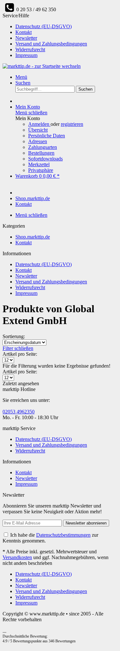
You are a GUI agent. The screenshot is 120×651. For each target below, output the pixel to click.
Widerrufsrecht (30, 49)
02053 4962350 (19, 411)
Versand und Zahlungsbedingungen (51, 43)
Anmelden (39, 124)
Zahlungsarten (42, 147)
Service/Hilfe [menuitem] (45, 35)
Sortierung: (14, 336)
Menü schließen (31, 112)
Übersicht (38, 130)
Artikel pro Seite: (20, 354)
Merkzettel (39, 164)
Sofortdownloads (45, 158)
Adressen (37, 141)
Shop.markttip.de (32, 237)
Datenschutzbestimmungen (63, 535)
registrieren (72, 124)
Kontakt (23, 32)
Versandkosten (17, 557)
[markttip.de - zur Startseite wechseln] (42, 66)
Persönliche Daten (46, 135)
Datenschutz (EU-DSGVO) (43, 26)
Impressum (26, 55)
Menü (21, 77)
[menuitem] (66, 26)
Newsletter (26, 38)
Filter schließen (18, 348)
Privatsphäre (40, 170)
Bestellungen (41, 153)
